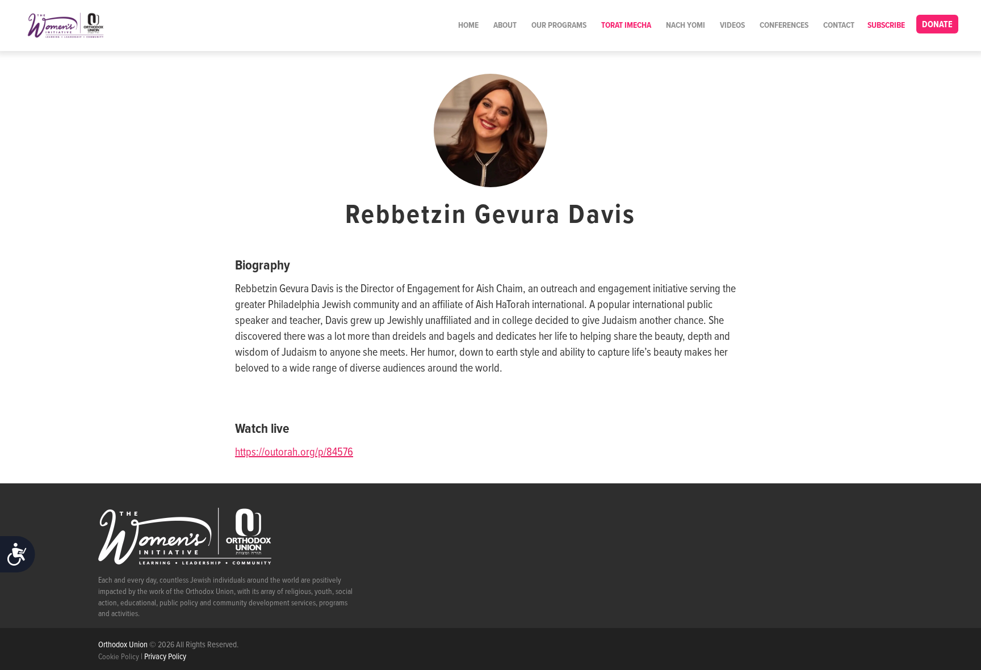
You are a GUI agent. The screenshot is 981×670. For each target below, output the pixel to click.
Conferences (784, 25)
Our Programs (558, 25)
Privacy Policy (165, 657)
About (505, 25)
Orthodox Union (123, 645)
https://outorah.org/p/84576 (294, 452)
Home (468, 25)
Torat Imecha (626, 25)
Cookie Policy (118, 657)
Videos (732, 25)
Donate (937, 25)
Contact (838, 25)
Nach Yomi (685, 25)
